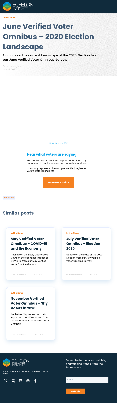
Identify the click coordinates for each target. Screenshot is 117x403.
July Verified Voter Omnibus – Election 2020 (83, 243)
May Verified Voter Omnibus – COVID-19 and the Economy (29, 243)
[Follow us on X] (6, 381)
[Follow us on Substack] (13, 381)
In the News (9, 197)
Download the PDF (58, 143)
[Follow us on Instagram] (28, 381)
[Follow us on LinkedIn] (20, 381)
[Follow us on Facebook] (35, 381)
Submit (75, 391)
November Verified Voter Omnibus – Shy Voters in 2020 (29, 303)
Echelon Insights (12, 66)
